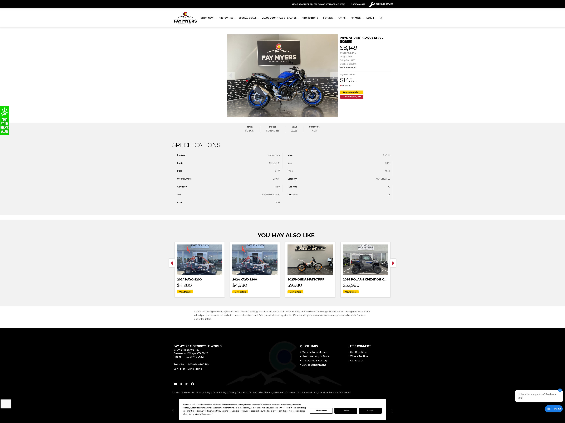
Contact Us (357, 360)
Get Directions (358, 352)
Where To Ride (359, 356)
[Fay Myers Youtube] (175, 384)
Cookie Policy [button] (269, 411)
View (185, 291)
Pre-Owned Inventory (314, 360)
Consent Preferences (183, 392)
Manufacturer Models (315, 352)
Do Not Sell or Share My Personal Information (272, 392)
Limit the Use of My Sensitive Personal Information (324, 392)
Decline (346, 411)
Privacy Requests (238, 392)
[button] (173, 410)
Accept (370, 411)
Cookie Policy (220, 392)
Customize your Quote (352, 97)
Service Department (314, 364)
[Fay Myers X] (181, 384)
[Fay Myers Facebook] (192, 384)
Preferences (321, 411)
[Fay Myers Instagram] (187, 384)
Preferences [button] (206, 414)
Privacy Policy (203, 392)
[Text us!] (553, 409)
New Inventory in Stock (315, 356)
